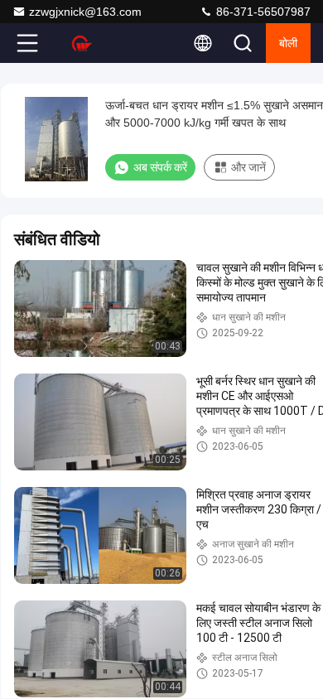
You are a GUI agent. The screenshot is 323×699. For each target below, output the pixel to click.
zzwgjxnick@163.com (85, 11)
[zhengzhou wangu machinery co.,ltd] (82, 43)
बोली (288, 43)
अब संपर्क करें (160, 167)
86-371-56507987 (262, 11)
